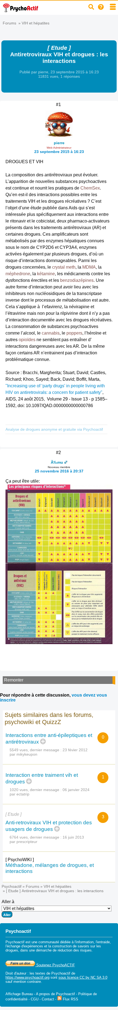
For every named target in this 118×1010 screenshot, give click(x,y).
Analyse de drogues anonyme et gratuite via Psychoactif (54, 429)
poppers (74, 333)
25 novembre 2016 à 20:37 (59, 471)
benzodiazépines (77, 280)
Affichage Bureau (19, 994)
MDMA (89, 267)
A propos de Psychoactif (55, 994)
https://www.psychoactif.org (27, 977)
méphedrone (17, 273)
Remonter (13, 680)
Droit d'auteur (15, 973)
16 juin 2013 (73, 837)
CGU (34, 999)
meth (70, 267)
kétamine (46, 273)
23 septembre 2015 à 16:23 (59, 151)
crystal (58, 267)
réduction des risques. (75, 950)
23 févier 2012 (75, 750)
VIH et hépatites (35, 23)
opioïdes (27, 339)
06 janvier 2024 (76, 790)
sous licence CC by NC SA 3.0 (82, 977)
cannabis (51, 333)
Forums (9, 23)
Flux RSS (70, 999)
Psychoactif (11, 886)
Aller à (8, 901)
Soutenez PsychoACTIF (55, 965)
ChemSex (90, 188)
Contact (48, 999)
